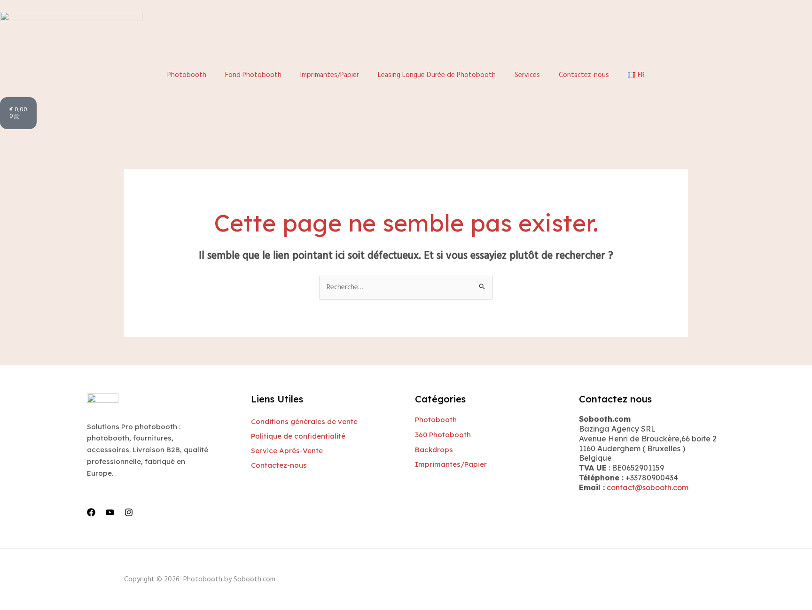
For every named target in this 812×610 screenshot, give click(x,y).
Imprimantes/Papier (329, 75)
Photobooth (186, 75)
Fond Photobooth (253, 75)
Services (527, 75)
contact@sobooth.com (647, 487)
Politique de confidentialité (298, 436)
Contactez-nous (584, 75)
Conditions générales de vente (304, 421)
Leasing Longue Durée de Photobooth (437, 75)
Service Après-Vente (287, 450)
